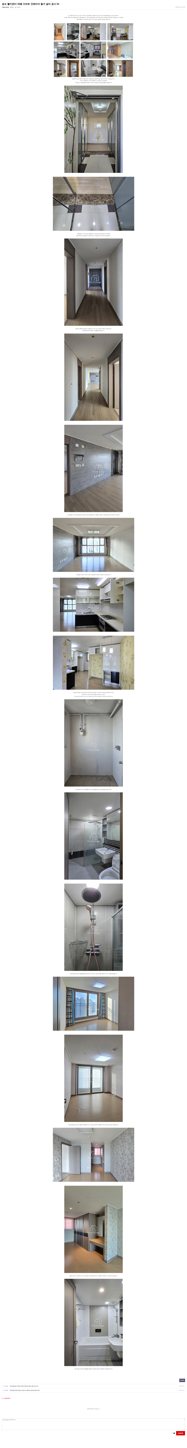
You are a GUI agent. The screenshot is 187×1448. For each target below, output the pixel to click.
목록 (182, 1380)
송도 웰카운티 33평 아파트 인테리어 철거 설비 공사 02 (24, 1386)
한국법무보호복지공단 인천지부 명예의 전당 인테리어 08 (24, 1390)
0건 (12, 7)
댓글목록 (6, 1398)
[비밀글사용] (174, 1433)
